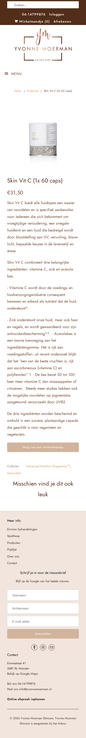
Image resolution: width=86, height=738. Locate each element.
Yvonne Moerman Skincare (37, 718)
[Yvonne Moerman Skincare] (43, 46)
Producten (33, 91)
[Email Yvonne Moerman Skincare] (51, 647)
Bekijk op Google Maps (22, 673)
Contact (12, 563)
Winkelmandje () (34, 21)
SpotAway (13, 536)
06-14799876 (34, 14)
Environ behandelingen (22, 529)
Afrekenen (62, 21)
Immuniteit (14, 473)
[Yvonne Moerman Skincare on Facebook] (34, 647)
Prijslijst (11, 549)
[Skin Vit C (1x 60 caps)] (43, 134)
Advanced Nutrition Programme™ (48, 466)
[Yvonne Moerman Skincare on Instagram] (43, 647)
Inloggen (56, 14)
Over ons (13, 556)
